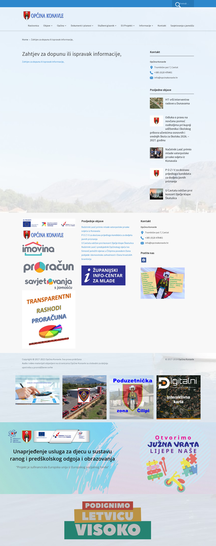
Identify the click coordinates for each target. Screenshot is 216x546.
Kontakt (162, 25)
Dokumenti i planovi (81, 25)
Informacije (145, 25)
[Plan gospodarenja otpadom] (174, 283)
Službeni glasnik (106, 25)
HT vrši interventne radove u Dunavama (177, 101)
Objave (46, 25)
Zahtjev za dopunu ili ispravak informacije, (43, 61)
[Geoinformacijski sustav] (178, 397)
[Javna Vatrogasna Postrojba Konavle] (84, 397)
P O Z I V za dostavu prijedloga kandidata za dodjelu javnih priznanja (178, 175)
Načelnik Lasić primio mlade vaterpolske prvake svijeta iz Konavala (178, 155)
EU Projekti (126, 25)
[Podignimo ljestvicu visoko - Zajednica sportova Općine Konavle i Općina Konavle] (108, 520)
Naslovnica (33, 25)
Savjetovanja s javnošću (182, 25)
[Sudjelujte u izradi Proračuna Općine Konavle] (37, 390)
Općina (60, 25)
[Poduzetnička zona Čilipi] (131, 397)
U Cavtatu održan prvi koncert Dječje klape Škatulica (178, 194)
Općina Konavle (186, 359)
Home (25, 39)
